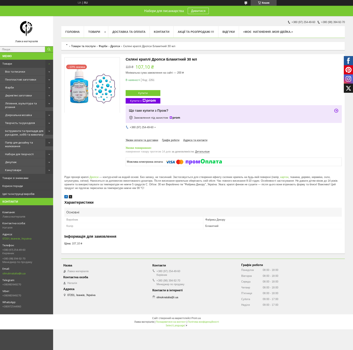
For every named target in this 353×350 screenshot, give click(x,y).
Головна (72, 31)
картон (284, 177)
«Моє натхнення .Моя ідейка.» (268, 31)
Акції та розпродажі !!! (196, 31)
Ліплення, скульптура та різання (21, 105)
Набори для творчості (19, 154)
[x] (70, 197)
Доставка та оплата (128, 31)
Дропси (115, 46)
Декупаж (11, 162)
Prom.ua (196, 318)
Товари (7, 63)
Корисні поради (12, 186)
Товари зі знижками (15, 178)
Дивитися (198, 11)
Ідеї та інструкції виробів (18, 194)
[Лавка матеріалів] (26, 29)
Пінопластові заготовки (20, 79)
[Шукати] (49, 49)
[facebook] (66, 197)
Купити (143, 93)
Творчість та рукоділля (20, 123)
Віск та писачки (15, 71)
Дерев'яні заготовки (18, 95)
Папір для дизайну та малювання (19, 144)
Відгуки (228, 31)
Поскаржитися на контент (171, 321)
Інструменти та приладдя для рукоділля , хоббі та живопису (24, 132)
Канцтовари (13, 170)
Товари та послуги (83, 46)
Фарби (9, 87)
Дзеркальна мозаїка (18, 115)
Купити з (136, 101)
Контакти (161, 31)
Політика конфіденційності (203, 321)
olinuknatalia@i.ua (14, 273)
